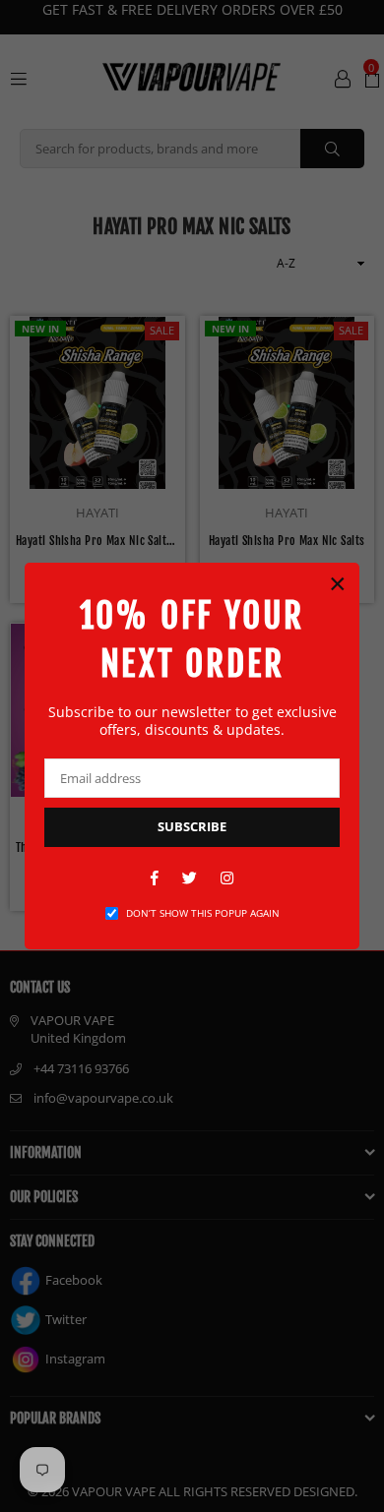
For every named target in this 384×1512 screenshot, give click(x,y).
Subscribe (192, 826)
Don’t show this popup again (203, 913)
